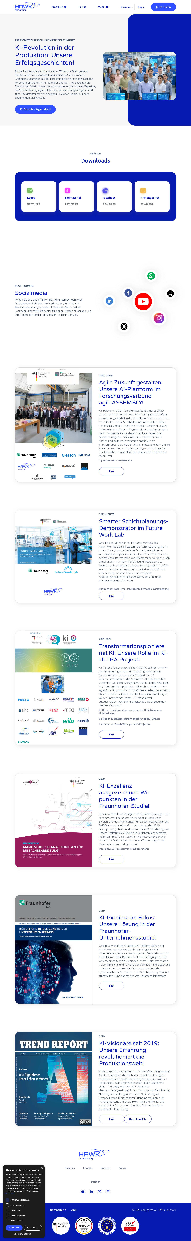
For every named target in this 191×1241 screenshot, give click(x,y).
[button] (59, 7)
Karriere (105, 1168)
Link (111, 471)
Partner (95, 1181)
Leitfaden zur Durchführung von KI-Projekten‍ (125, 724)
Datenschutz (58, 1210)
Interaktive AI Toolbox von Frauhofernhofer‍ (124, 848)
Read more (10, 1194)
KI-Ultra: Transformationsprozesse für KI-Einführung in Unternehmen (130, 712)
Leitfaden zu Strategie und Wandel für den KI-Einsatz (129, 718)
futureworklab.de (109, 580)
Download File (138, 1119)
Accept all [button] (14, 1227)
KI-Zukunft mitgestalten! (35, 109)
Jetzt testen (163, 7)
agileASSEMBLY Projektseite (115, 460)
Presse (122, 1168)
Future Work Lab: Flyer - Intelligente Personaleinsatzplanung (134, 588)
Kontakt (87, 1168)
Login (141, 7)
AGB (73, 1210)
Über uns (70, 1168)
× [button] (42, 1168)
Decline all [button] (33, 1227)
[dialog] (24, 1201)
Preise (82, 6)
